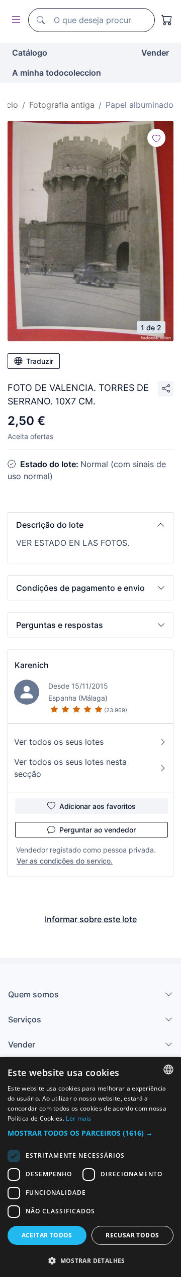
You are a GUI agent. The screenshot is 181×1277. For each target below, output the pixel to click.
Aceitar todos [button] (47, 1235)
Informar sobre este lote (91, 919)
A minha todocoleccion (56, 73)
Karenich (32, 665)
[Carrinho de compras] (167, 20)
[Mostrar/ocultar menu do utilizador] (14, 20)
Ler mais (78, 1118)
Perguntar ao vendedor (97, 829)
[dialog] (90, 1167)
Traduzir (39, 361)
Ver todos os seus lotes (59, 742)
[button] (90, 525)
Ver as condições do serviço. (65, 861)
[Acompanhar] (156, 138)
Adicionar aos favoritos (97, 806)
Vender (155, 53)
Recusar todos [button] (132, 1235)
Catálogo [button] (29, 53)
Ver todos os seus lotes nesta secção (70, 768)
